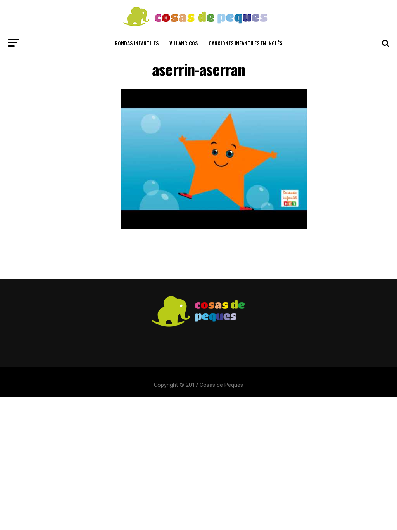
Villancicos (183, 43)
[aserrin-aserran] (214, 226)
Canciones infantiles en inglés (245, 43)
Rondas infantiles (137, 43)
